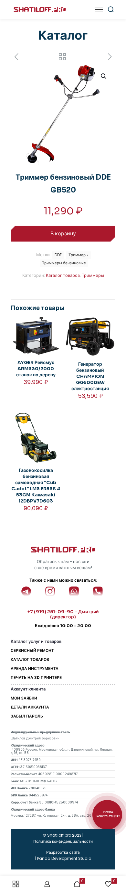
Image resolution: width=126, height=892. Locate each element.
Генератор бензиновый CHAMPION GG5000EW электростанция (90, 376)
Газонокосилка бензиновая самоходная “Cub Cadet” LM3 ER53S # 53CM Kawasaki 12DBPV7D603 (35, 485)
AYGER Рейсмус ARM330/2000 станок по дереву (36, 369)
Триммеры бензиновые (64, 263)
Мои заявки (24, 698)
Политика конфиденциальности (63, 841)
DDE (58, 255)
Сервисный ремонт (32, 650)
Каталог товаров (63, 275)
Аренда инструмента (34, 668)
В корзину (63, 233)
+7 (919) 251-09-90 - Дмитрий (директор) (63, 614)
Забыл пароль (27, 716)
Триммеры (93, 275)
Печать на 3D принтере (36, 677)
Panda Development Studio (64, 858)
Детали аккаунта (30, 707)
